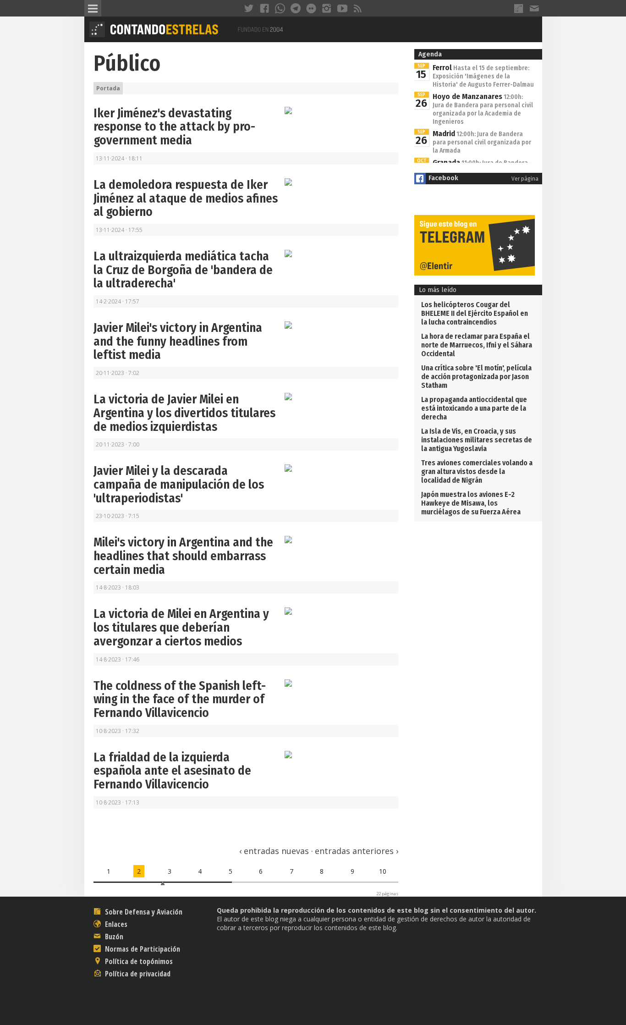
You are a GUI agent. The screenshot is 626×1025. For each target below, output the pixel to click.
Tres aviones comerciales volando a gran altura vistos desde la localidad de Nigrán (477, 471)
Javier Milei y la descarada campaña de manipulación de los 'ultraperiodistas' (178, 484)
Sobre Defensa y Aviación (142, 912)
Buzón (113, 936)
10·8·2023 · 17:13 (117, 802)
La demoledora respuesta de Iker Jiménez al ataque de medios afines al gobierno (185, 198)
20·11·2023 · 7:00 (117, 444)
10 (382, 871)
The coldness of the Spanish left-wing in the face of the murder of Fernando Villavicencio (179, 699)
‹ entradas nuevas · (276, 850)
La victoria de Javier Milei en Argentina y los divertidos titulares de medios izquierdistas (184, 413)
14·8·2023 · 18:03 (117, 587)
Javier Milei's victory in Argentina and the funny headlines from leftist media (177, 341)
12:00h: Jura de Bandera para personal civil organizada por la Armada (482, 142)
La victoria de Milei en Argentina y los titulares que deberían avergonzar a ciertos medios (181, 627)
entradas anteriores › (356, 850)
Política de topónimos (138, 961)
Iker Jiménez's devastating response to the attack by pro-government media (174, 127)
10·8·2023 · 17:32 (117, 731)
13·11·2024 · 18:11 (119, 158)
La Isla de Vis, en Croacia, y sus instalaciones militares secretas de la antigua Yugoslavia (476, 440)
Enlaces (115, 924)
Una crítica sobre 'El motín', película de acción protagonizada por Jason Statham (476, 377)
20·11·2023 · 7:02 (117, 373)
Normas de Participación (141, 949)
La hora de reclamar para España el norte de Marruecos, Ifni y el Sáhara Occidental (476, 345)
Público (126, 63)
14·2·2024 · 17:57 (117, 301)
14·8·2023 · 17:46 (117, 659)
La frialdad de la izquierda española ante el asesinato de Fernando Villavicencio (172, 771)
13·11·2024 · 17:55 (119, 230)
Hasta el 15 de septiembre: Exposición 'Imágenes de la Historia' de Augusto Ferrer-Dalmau (483, 76)
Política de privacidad (136, 974)
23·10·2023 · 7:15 (117, 516)
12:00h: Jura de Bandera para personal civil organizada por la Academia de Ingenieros (483, 109)
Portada (108, 88)
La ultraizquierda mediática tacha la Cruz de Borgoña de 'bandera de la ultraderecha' (183, 270)
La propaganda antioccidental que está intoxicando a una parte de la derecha (474, 408)
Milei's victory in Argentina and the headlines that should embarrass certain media (183, 556)
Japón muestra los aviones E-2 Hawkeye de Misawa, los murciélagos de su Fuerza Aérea (471, 503)
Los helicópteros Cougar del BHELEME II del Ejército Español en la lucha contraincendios (474, 313)
